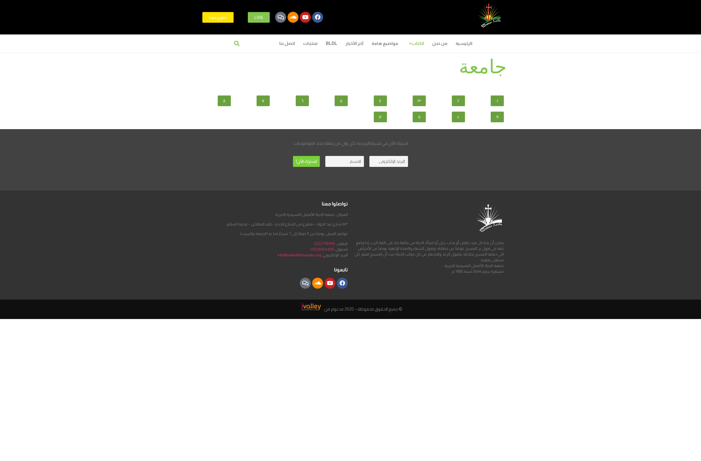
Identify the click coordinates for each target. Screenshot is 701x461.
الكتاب (418, 43)
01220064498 (322, 249)
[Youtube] (305, 17)
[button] (415, 43)
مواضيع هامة (385, 43)
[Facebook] (317, 17)
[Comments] (280, 17)
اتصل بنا (287, 43)
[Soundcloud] (293, 17)
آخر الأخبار (354, 43)
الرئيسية (464, 43)
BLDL (331, 43)
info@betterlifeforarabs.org (299, 255)
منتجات (310, 43)
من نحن (439, 43)
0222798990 (324, 243)
